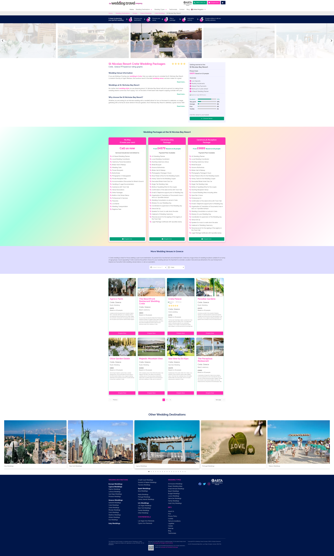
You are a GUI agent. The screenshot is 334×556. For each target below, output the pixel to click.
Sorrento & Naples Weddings (147, 482)
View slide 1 (148, 471)
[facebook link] (200, 484)
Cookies (170, 518)
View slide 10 (169, 471)
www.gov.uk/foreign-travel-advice (163, 543)
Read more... (181, 82)
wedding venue (158, 78)
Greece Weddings (146, 13)
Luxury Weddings (173, 496)
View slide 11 (171, 471)
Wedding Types (159, 9)
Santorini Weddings (115, 502)
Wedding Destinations (143, 9)
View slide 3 (153, 471)
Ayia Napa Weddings (115, 494)
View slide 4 (155, 471)
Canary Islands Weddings (146, 499)
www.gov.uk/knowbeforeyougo (169, 547)
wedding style (124, 88)
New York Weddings (144, 508)
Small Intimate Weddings (176, 488)
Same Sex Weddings (174, 498)
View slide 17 (185, 471)
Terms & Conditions (174, 521)
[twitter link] (204, 484)
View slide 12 (173, 471)
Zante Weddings (114, 507)
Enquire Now (122, 333)
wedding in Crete (136, 76)
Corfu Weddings (114, 512)
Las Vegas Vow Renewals (146, 521)
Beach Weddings (173, 491)
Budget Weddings (174, 493)
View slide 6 (160, 471)
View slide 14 (178, 471)
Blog (188, 9)
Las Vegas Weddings (144, 505)
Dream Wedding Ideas (175, 486)
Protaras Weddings (115, 496)
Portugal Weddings (144, 497)
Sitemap (170, 528)
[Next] (331, 41)
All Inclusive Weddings (175, 484)
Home (132, 9)
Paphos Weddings (114, 489)
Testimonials (173, 9)
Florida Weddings (143, 510)
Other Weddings (143, 513)
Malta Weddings (143, 494)
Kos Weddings (113, 520)
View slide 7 (162, 471)
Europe (135, 13)
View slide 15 (180, 471)
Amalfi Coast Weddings (145, 480)
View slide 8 (164, 471)
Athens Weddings (114, 517)
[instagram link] (209, 484)
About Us (171, 511)
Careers (170, 526)
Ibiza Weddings (143, 491)
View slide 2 (151, 471)
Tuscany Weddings (144, 485)
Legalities (171, 523)
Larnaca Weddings (115, 491)
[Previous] (3, 41)
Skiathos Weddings (115, 515)
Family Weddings (173, 501)
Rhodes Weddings (114, 510)
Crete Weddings (160, 13)
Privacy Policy (172, 516)
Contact (181, 9)
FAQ (169, 514)
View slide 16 (182, 471)
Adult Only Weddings (175, 503)
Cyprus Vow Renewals (145, 523)
